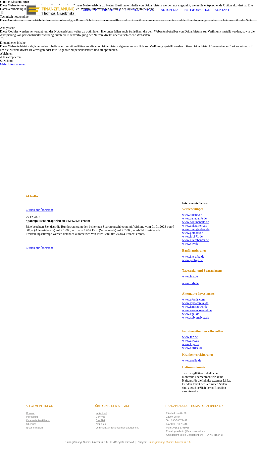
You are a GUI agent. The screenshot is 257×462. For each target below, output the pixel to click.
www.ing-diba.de (193, 256)
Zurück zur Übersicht (39, 210)
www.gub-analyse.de (195, 317)
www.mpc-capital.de (195, 303)
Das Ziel (149, 9)
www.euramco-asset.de (197, 310)
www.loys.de (190, 344)
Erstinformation (196, 9)
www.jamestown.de (194, 306)
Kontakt (222, 9)
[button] (128, 53)
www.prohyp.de (192, 260)
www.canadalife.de (194, 218)
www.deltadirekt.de (194, 225)
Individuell (111, 9)
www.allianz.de (192, 214)
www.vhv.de (190, 243)
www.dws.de (190, 340)
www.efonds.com (193, 299)
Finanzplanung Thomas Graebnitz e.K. (170, 442)
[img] (51, 10)
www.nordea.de (192, 347)
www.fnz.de (190, 276)
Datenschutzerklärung (38, 420)
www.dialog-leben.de (195, 229)
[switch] (2, 24)
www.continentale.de (195, 222)
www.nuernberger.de (195, 240)
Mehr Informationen (12, 64)
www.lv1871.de (192, 236)
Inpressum (32, 416)
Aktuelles (169, 9)
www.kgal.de (190, 314)
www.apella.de (191, 360)
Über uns (90, 9)
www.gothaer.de (192, 233)
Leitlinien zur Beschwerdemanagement (117, 427)
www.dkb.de (190, 283)
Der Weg (132, 9)
